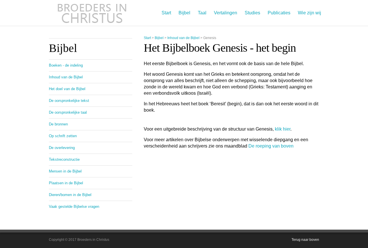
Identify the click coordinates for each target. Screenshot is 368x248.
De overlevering (62, 148)
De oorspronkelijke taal (68, 112)
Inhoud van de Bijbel (183, 38)
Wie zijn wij (309, 12)
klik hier (282, 129)
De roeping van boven (271, 146)
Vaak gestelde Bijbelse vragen (74, 206)
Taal (202, 12)
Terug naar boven (305, 240)
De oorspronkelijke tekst (69, 100)
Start (166, 12)
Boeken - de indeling (66, 65)
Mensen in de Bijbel (65, 171)
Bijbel (184, 12)
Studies (252, 12)
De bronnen (58, 124)
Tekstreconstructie (64, 159)
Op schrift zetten (63, 136)
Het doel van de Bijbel (67, 89)
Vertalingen (225, 12)
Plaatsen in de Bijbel (66, 183)
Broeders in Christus (92, 13)
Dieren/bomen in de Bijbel (70, 195)
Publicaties (279, 12)
